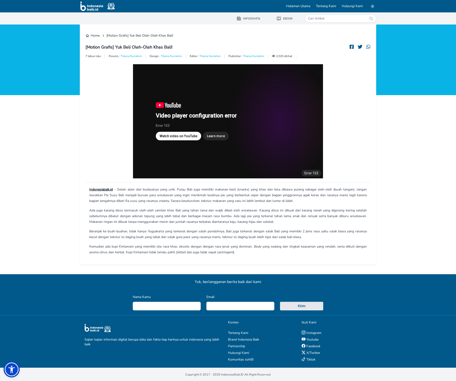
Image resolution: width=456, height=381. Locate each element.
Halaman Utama (298, 6)
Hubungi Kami (352, 6)
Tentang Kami (326, 6)
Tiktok (310, 359)
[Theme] (372, 6)
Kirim (301, 306)
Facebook (312, 346)
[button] (12, 369)
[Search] (371, 18)
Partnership (236, 346)
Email (210, 297)
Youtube (311, 339)
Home (95, 35)
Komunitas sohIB (240, 359)
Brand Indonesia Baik (243, 339)
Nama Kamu (142, 297)
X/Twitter (312, 353)
